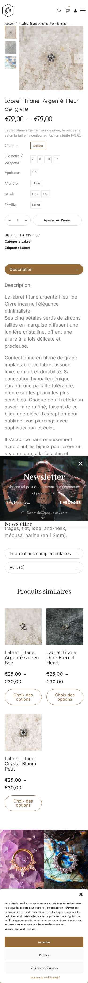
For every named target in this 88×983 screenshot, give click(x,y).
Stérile (10, 194)
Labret (26, 241)
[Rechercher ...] (59, 10)
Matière (11, 183)
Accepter (44, 942)
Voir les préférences (44, 967)
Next (78, 58)
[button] (81, 894)
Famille (10, 204)
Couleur (11, 145)
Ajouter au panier (57, 220)
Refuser (44, 955)
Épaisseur (12, 172)
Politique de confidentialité (45, 977)
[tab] (44, 269)
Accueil (9, 23)
